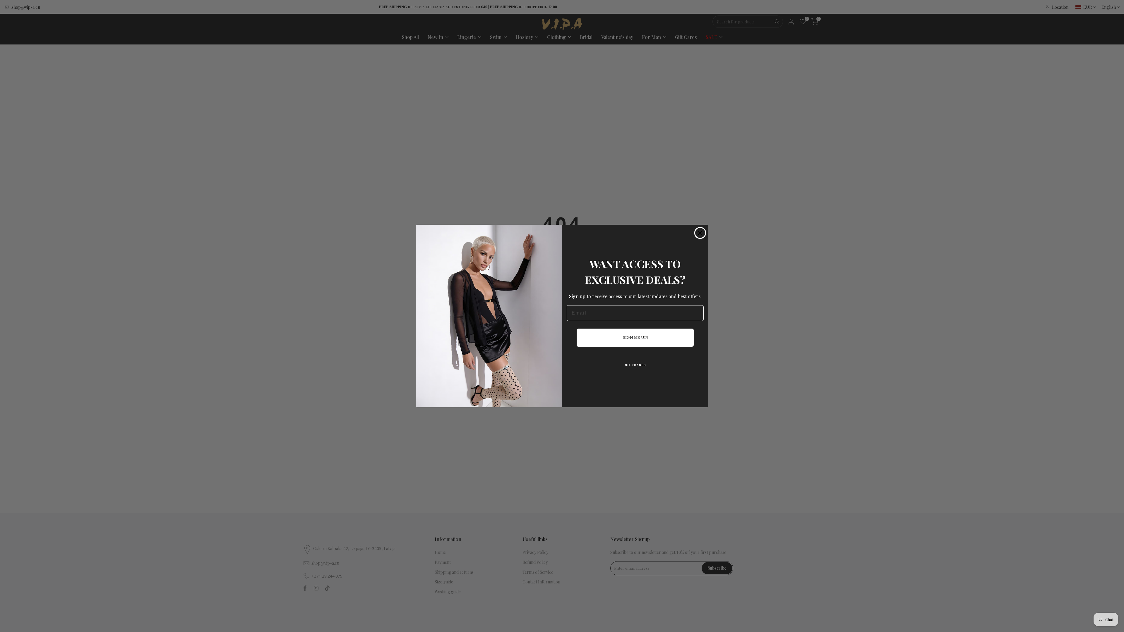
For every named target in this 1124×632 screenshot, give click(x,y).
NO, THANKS (635, 365)
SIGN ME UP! (635, 337)
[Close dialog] (700, 233)
